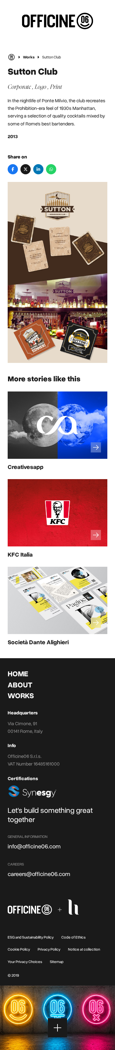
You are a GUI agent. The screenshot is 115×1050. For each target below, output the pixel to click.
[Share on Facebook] (13, 169)
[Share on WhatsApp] (51, 169)
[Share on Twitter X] (25, 169)
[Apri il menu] (57, 1027)
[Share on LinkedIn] (38, 169)
